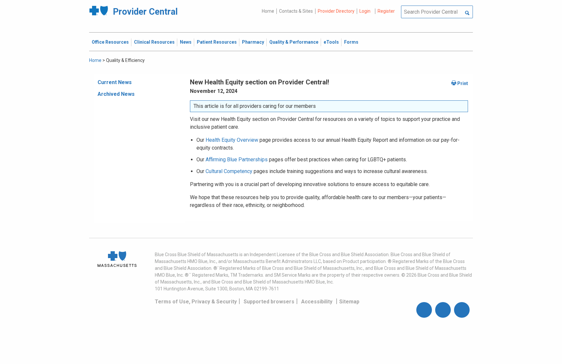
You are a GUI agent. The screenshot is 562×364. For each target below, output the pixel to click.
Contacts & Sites (296, 11)
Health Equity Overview (232, 140)
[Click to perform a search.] (467, 13)
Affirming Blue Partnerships (237, 159)
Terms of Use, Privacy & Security (196, 301)
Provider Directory (336, 11)
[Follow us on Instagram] (443, 309)
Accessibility (316, 301)
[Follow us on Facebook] (424, 309)
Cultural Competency (229, 171)
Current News (115, 82)
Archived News (116, 94)
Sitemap (349, 301)
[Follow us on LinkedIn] (462, 309)
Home (268, 11)
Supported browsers (269, 301)
